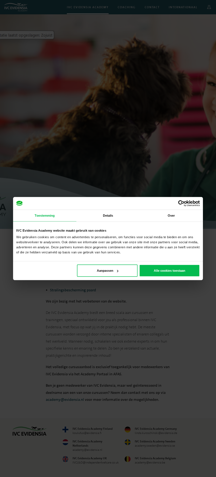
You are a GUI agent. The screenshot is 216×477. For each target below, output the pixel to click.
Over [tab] (171, 215)
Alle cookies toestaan (169, 270)
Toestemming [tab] (45, 215)
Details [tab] (108, 215)
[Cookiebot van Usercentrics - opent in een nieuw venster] (181, 203)
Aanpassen (105, 270)
